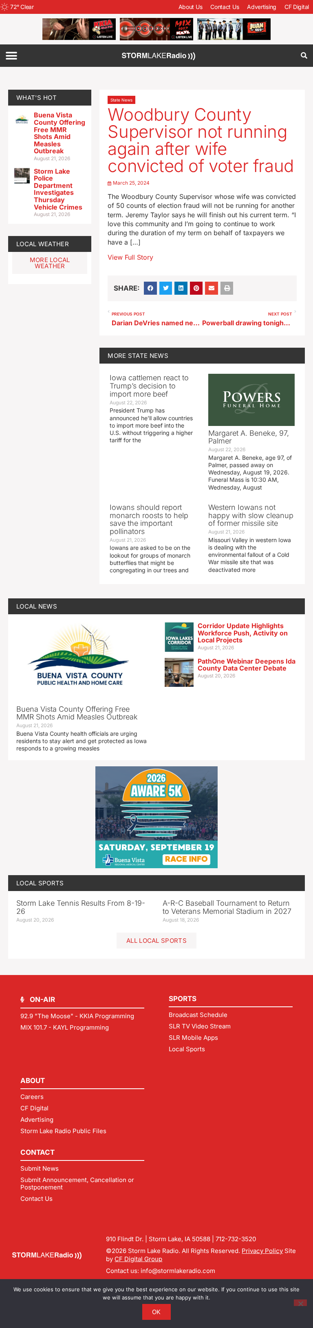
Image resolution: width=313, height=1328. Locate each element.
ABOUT (32, 1081)
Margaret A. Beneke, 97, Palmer (248, 437)
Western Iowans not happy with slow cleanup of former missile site (250, 515)
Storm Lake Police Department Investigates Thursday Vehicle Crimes (58, 189)
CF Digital (296, 6)
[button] (11, 55)
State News (121, 99)
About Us (191, 6)
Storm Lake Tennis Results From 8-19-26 (80, 907)
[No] (300, 1302)
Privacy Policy (262, 1251)
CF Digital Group (138, 1259)
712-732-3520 (236, 1239)
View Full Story (130, 257)
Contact (37, 1152)
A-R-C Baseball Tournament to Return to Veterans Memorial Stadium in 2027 (227, 907)
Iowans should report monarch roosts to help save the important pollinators (149, 519)
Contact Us (224, 6)
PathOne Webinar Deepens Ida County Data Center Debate (246, 665)
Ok (156, 1312)
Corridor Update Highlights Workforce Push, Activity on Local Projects (243, 633)
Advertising (261, 6)
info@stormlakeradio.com (178, 1271)
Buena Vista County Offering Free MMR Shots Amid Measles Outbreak (59, 133)
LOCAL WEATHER (42, 244)
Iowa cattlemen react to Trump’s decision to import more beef (149, 385)
